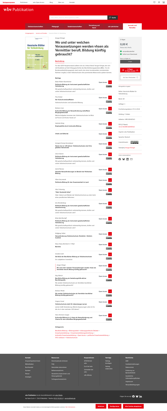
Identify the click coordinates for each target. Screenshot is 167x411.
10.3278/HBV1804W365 (127, 127)
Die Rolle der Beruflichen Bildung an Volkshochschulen (73, 257)
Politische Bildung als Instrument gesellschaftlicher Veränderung (72, 85)
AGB (127, 361)
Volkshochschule (71, 338)
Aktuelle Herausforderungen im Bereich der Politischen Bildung (73, 172)
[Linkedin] (140, 397)
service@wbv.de (70, 398)
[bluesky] (136, 397)
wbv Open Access (38, 2)
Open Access (82, 335)
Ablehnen (101, 406)
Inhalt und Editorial (61, 134)
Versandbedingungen (133, 385)
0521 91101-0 (58, 398)
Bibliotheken (29, 364)
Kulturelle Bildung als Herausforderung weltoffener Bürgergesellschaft (72, 111)
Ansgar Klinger (130, 148)
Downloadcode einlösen (60, 361)
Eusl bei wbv (88, 366)
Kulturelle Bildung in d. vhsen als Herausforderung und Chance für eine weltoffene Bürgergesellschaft (73, 318)
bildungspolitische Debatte (89, 331)
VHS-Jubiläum (60, 338)
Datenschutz (130, 367)
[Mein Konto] (159, 2)
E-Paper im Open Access (130, 70)
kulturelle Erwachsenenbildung (65, 335)
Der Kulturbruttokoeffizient (64, 100)
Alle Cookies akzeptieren (133, 406)
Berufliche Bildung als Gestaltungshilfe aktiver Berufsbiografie (70, 279)
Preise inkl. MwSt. (126, 47)
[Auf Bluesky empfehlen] (123, 159)
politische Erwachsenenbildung (98, 335)
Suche (114, 18)
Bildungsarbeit (74, 331)
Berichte (58, 247)
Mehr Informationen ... (71, 407)
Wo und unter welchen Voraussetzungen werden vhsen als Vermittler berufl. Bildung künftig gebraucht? (76, 268)
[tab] (59, 61)
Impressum (129, 381)
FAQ (53, 364)
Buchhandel (29, 367)
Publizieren (24, 2)
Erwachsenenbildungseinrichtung (82, 333)
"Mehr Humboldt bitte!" (63, 192)
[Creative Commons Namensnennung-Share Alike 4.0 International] (133, 142)
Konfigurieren (114, 406)
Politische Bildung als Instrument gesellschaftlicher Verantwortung (72, 206)
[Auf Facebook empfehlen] (120, 159)
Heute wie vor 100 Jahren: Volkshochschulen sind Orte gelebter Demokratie (73, 147)
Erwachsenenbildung (62, 333)
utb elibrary (88, 375)
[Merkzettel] (154, 2)
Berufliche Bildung (61, 331)
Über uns (61, 2)
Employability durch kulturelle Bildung (68, 126)
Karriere (27, 370)
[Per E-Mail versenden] (131, 159)
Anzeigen (28, 377)
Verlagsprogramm (9, 2)
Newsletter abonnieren (59, 367)
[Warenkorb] (163, 2)
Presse (27, 374)
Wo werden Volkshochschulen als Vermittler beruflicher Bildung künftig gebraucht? (73, 294)
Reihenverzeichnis (57, 370)
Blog (51, 2)
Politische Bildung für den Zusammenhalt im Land (72, 182)
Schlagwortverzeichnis (59, 379)
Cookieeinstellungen (132, 364)
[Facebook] (133, 397)
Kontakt (72, 2)
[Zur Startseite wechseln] (18, 9)
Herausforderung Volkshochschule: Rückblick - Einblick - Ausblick (74, 237)
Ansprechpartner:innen (32, 361)
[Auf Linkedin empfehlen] (127, 159)
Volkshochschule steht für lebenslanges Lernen (71, 304)
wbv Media (58, 395)
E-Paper (130, 61)
